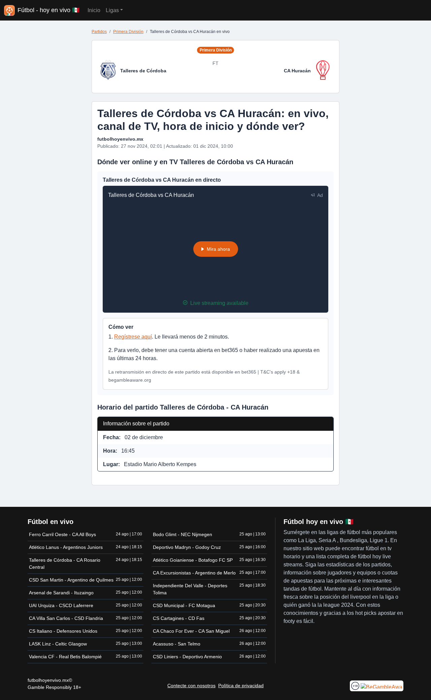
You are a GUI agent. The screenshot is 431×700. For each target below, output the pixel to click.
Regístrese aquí (133, 337)
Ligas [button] (112, 10)
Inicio (94, 10)
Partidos (99, 31)
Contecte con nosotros (191, 685)
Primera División (128, 31)
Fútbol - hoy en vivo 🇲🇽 (48, 10)
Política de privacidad (241, 685)
